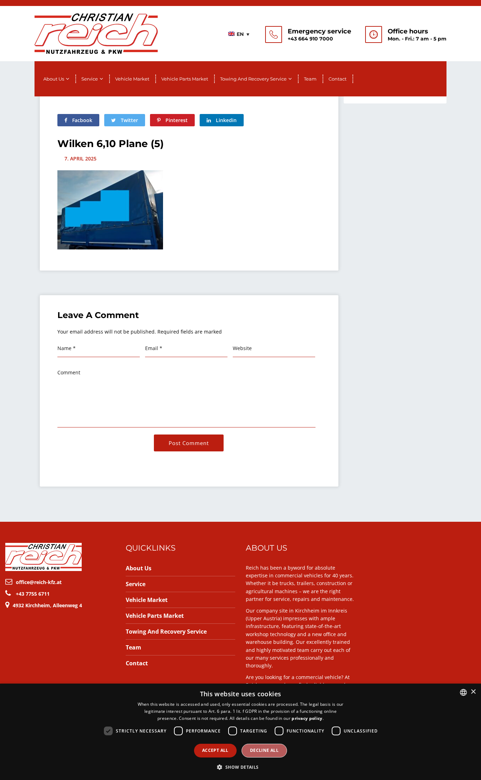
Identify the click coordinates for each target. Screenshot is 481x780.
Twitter (128, 120)
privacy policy (307, 718)
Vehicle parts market (184, 79)
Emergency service (319, 31)
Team (310, 79)
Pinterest (176, 120)
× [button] (473, 692)
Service (89, 79)
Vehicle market (132, 79)
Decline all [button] (264, 750)
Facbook (81, 120)
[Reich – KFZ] (96, 32)
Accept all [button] (215, 750)
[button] (240, 767)
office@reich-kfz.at (39, 582)
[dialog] (240, 732)
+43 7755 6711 (33, 593)
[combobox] (463, 692)
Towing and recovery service (253, 79)
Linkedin (225, 120)
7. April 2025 (80, 158)
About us (53, 79)
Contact (337, 79)
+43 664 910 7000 (310, 39)
